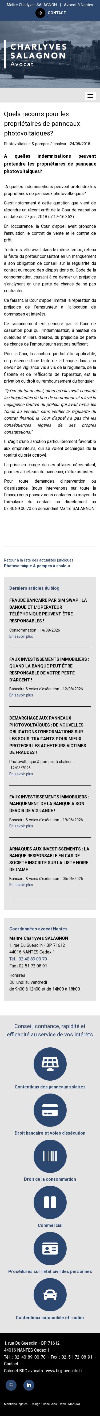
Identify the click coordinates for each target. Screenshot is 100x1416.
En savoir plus (21, 636)
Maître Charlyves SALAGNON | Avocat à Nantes (50, 5)
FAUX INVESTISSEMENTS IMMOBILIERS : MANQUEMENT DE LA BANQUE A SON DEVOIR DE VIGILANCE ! (49, 803)
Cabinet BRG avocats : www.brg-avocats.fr (43, 1370)
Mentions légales (15, 1404)
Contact (11, 1363)
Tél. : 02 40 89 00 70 (28, 959)
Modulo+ (74, 1404)
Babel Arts (50, 1404)
